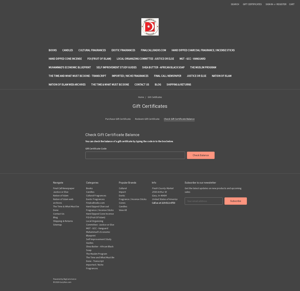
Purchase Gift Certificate (118, 118)
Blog (158, 84)
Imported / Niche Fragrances (130, 75)
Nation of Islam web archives (67, 84)
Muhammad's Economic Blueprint (70, 67)
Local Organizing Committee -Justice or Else (145, 58)
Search (235, 4)
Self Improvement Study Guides (117, 67)
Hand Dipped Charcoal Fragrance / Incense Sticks (203, 50)
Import (122, 191)
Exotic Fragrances (123, 50)
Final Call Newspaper (167, 75)
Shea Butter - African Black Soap (163, 67)
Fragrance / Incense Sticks (133, 199)
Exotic (122, 195)
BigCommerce (70, 279)
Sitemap (57, 224)
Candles (67, 50)
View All (123, 210)
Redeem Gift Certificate (147, 118)
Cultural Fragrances (92, 50)
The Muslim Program (203, 67)
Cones (122, 202)
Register (281, 4)
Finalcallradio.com (153, 50)
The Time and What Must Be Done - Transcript (77, 75)
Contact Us (142, 84)
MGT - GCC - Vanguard (193, 58)
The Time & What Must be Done (110, 84)
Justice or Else (196, 75)
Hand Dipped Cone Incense (65, 58)
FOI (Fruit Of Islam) (99, 58)
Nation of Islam (221, 75)
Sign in (269, 4)
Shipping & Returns (179, 84)
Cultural (123, 188)
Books (53, 50)
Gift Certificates (252, 4)
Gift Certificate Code (96, 148)
